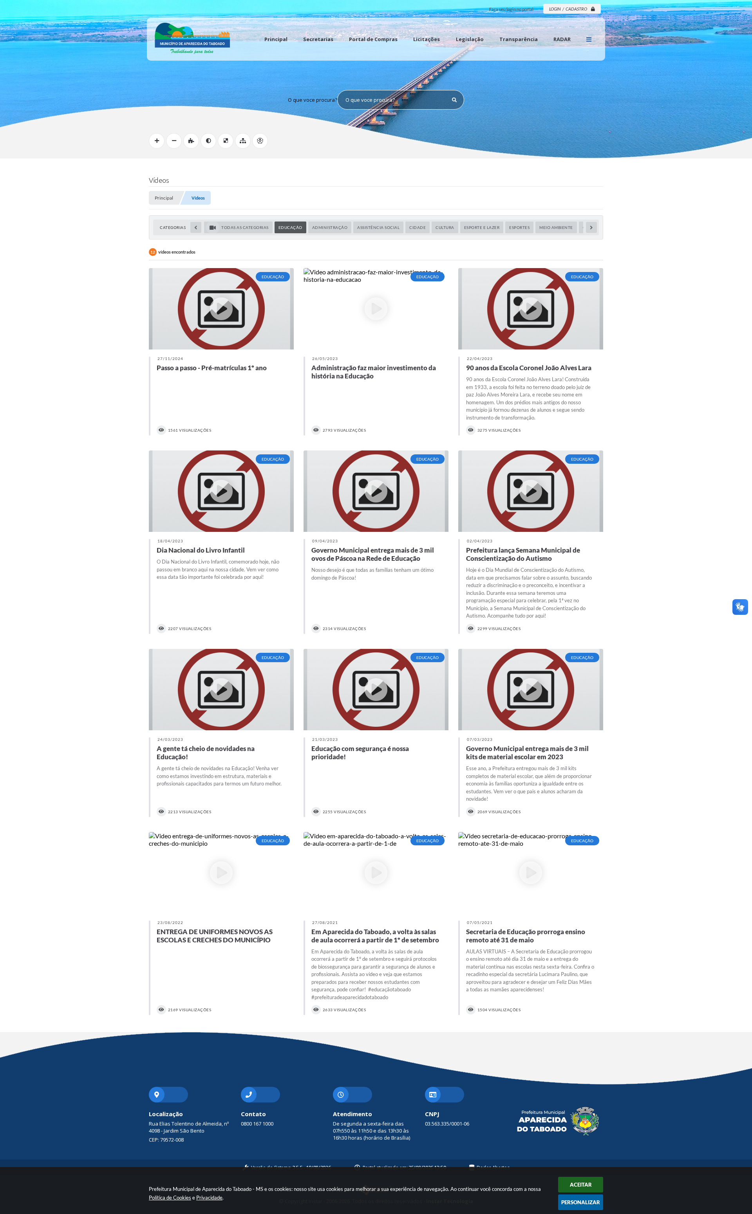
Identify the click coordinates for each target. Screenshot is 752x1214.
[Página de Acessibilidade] (260, 141)
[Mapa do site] (243, 141)
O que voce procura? (312, 99)
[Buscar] (454, 100)
